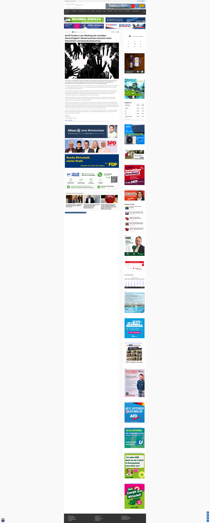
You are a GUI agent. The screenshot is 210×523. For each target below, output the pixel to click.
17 (140, 283)
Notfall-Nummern (136, 10)
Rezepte (93, 10)
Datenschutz (97, 519)
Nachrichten (67, 10)
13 (128, 283)
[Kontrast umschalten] (208, 518)
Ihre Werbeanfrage (72, 519)
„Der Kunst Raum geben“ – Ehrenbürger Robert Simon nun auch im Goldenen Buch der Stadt (74, 205)
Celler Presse (71, 516)
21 (131, 284)
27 (128, 285)
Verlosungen (98, 10)
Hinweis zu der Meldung (69, 120)
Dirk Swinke (68, 212)
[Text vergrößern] (208, 513)
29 (134, 285)
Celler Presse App (72, 517)
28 (131, 285)
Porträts (70, 520)
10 (140, 281)
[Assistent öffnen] (3, 520)
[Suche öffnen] (144, 12)
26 (126, 285)
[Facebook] (137, 1)
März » (142, 287)
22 (134, 284)
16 (137, 283)
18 (143, 283)
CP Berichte (73, 10)
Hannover (73, 212)
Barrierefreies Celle (126, 517)
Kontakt (66, 13)
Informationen (71, 518)
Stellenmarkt (110, 10)
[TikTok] (140, 1)
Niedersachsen (79, 212)
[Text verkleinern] (208, 515)
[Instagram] (139, 1)
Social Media (127, 10)
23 (137, 284)
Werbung (97, 517)
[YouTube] (142, 1)
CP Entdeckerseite (82, 10)
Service (120, 10)
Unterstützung (98, 516)
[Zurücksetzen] (208, 521)
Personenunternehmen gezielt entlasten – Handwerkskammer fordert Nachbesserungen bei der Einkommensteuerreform (92, 206)
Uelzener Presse (125, 519)
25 (143, 284)
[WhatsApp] (144, 1)
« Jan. (126, 287)
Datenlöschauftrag (99, 518)
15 (134, 283)
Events (104, 10)
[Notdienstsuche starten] (143, 265)
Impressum (97, 520)
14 (131, 283)
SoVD (85, 212)
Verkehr (115, 10)
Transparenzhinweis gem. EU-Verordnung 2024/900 (75, 153)
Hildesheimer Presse (126, 518)
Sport (88, 10)
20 (128, 284)
